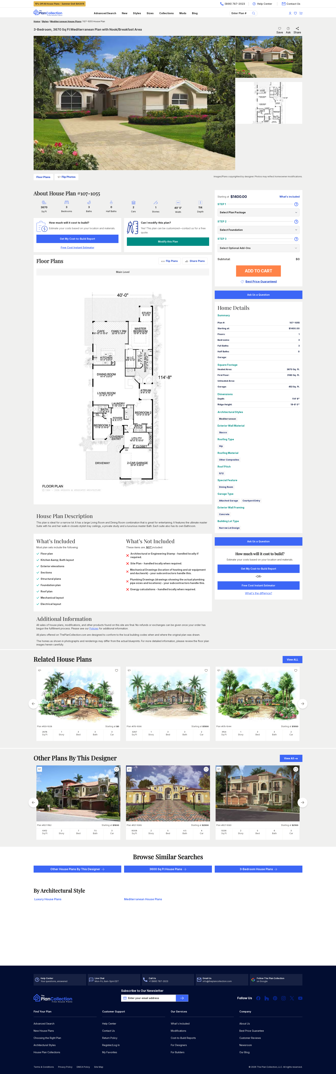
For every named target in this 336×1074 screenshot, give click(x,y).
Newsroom (245, 1045)
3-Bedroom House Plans (256, 869)
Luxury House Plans (47, 899)
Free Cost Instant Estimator (258, 585)
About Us (244, 1023)
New (124, 13)
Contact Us (108, 1030)
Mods (182, 13)
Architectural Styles (45, 1045)
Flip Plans (172, 260)
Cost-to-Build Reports (183, 1037)
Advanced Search (105, 13)
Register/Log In (111, 1045)
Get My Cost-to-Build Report (77, 238)
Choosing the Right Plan (47, 1037)
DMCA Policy (83, 1067)
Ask (288, 32)
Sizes (150, 13)
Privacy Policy (65, 1067)
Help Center (109, 1023)
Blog (195, 13)
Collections (166, 13)
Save (279, 32)
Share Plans (197, 260)
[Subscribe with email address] (182, 998)
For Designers (179, 1045)
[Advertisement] (168, 938)
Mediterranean (227, 419)
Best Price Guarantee (251, 1030)
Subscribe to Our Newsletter (142, 991)
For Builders (177, 1052)
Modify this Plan (168, 241)
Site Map (98, 1067)
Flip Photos (69, 176)
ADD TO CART (258, 270)
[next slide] (303, 704)
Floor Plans (43, 177)
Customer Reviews (250, 1037)
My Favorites (109, 1052)
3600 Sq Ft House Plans (165, 869)
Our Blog (244, 1052)
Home (37, 21)
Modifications (178, 1030)
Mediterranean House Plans (65, 21)
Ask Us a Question (258, 294)
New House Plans (44, 1030)
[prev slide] (33, 704)
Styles (137, 13)
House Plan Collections (47, 1052)
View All (289, 758)
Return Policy (109, 1037)
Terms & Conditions (44, 1067)
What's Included (180, 1023)
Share (297, 32)
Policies (93, 628)
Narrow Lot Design (229, 528)
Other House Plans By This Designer (75, 869)
